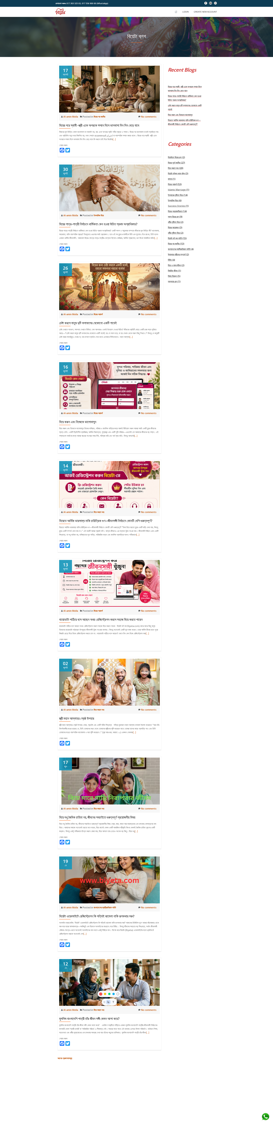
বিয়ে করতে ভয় (99, 512)
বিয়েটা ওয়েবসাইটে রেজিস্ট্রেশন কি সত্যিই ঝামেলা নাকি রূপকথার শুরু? (96, 916)
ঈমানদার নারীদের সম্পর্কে (176, 254)
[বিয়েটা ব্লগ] (61, 12)
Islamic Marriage (177, 189)
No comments (148, 116)
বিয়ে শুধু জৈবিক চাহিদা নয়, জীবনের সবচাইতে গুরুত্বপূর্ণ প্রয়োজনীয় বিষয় (97, 817)
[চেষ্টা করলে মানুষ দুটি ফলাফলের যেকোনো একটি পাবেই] (109, 286)
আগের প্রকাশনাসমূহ (65, 1058)
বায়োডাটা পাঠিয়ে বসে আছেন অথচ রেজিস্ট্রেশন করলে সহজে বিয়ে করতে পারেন (101, 619)
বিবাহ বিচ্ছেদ (172, 276)
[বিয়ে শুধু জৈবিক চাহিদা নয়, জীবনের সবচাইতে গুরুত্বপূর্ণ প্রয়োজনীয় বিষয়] (109, 780)
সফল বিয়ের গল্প (173, 216)
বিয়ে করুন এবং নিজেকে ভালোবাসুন (77, 422)
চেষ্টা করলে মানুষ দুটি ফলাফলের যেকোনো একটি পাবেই (88, 323)
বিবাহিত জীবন (172, 270)
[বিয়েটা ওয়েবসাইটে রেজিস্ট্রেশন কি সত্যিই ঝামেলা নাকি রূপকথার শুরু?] (109, 879)
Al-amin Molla (71, 116)
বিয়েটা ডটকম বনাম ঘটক (176, 173)
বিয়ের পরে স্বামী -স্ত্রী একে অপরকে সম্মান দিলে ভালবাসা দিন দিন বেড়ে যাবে (99, 125)
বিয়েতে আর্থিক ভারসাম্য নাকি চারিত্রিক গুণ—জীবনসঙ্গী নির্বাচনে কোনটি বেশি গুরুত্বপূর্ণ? (105, 521)
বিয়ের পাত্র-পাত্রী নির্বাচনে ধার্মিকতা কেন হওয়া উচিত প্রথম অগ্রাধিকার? (98, 224)
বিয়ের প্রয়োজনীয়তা (175, 211)
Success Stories (176, 205)
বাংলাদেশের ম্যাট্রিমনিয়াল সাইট (105, 907)
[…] (114, 139)
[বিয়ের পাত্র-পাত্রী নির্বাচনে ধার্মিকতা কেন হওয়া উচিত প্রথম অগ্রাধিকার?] (109, 187)
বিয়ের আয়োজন (173, 227)
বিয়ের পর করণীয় (99, 116)
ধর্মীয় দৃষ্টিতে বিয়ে (174, 222)
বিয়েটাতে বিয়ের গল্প (174, 157)
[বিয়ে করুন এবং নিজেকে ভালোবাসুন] (109, 385)
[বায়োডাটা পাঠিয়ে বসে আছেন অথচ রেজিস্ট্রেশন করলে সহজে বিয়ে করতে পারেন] (109, 583)
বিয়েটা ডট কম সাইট (175, 238)
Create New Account (205, 12)
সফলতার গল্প (172, 281)
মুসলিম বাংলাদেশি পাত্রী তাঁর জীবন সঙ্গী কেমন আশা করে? (89, 1019)
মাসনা (170, 178)
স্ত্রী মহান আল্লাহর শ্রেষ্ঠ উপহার (76, 718)
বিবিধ (169, 259)
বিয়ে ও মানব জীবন (174, 265)
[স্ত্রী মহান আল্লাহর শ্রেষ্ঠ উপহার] (109, 681)
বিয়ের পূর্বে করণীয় (174, 162)
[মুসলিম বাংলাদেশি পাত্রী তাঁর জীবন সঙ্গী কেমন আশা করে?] (109, 982)
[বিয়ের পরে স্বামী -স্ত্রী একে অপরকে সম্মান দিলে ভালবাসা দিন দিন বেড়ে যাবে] (109, 88)
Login (185, 12)
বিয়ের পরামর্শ (98, 314)
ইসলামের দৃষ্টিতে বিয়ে (175, 195)
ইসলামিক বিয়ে (99, 215)
